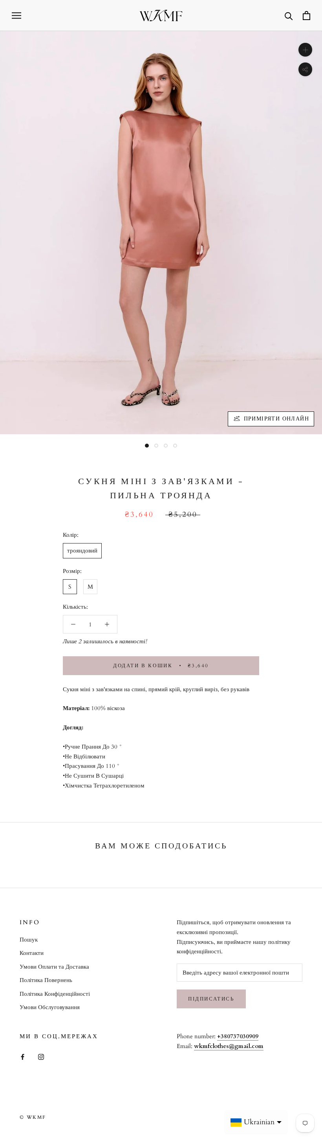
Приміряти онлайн (276, 418)
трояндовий (82, 550)
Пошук (29, 940)
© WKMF (33, 1117)
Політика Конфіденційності (55, 994)
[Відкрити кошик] (306, 15)
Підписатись (211, 998)
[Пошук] (289, 15)
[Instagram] (41, 1056)
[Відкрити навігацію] (16, 15)
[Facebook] (23, 1056)
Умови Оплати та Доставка (54, 967)
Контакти (32, 953)
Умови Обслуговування (50, 1007)
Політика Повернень (46, 980)
